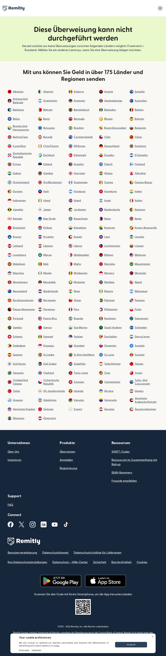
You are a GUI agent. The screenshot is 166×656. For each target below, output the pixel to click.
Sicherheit (99, 562)
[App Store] (105, 581)
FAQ (10, 505)
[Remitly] (13, 8)
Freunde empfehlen (124, 481)
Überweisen (67, 451)
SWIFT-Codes (121, 451)
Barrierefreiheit (121, 562)
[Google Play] (60, 581)
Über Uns (13, 451)
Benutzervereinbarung (22, 552)
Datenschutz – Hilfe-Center (70, 562)
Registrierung (68, 468)
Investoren (14, 460)
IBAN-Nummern (122, 472)
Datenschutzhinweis (55, 552)
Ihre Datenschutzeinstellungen (27, 562)
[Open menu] (160, 8)
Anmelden (66, 460)
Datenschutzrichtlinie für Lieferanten (97, 552)
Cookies (142, 562)
